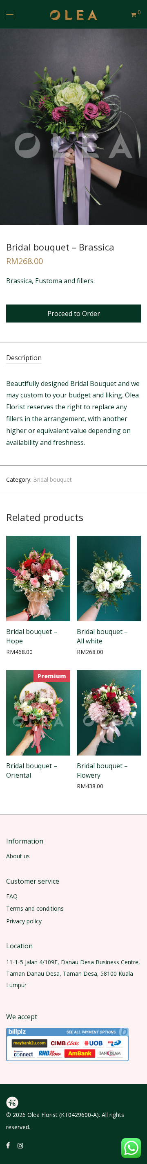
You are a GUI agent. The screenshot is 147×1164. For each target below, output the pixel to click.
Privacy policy (24, 921)
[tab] (73, 358)
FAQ (12, 896)
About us (18, 856)
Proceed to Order (73, 313)
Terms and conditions (35, 908)
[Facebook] (8, 1145)
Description (24, 357)
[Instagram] (20, 1145)
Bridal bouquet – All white (102, 636)
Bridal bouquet (52, 479)
